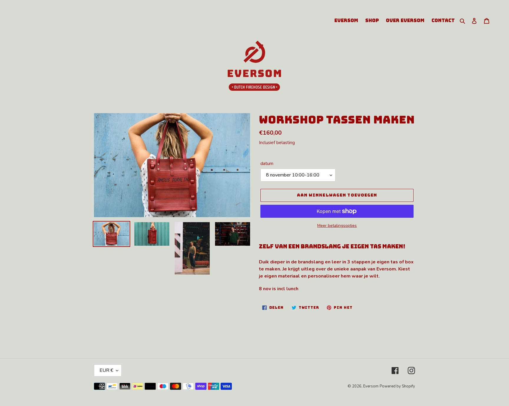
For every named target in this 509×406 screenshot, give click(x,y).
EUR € (106, 370)
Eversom (371, 386)
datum (266, 163)
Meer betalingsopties (337, 225)
